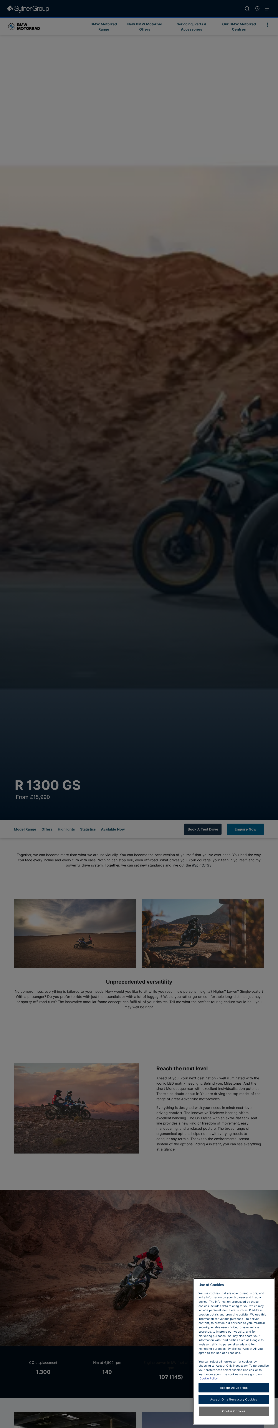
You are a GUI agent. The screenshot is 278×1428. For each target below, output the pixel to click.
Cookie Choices (233, 1411)
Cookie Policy (209, 1378)
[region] (234, 1351)
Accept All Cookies (234, 1387)
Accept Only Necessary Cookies (233, 1399)
